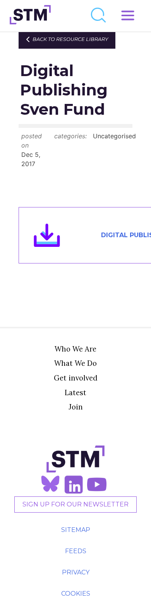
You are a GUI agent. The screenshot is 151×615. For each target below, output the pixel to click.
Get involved (76, 377)
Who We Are (75, 348)
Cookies (75, 593)
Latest (75, 392)
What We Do (75, 363)
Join (76, 406)
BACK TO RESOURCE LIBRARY (70, 39)
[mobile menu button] (127, 16)
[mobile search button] (98, 16)
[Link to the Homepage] (30, 16)
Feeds (75, 551)
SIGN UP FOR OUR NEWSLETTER (75, 504)
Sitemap (75, 529)
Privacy (75, 572)
